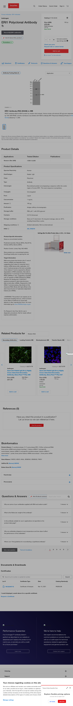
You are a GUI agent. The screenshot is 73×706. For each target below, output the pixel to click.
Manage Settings (8, 700)
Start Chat (61, 701)
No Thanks (52, 701)
